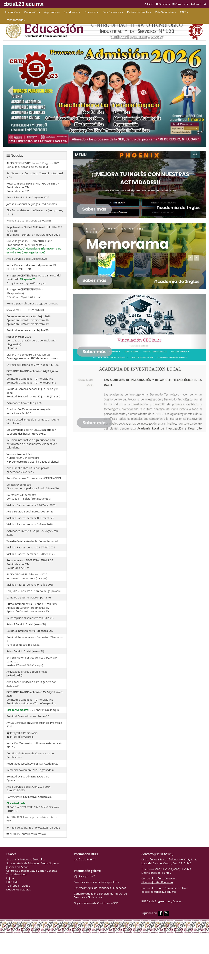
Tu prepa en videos (18, 885)
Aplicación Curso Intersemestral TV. (28, 324)
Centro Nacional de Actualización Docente (31, 870)
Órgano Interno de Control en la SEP (96, 903)
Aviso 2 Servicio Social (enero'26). (27, 624)
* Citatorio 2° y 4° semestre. (23, 458)
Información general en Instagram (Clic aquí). (33, 234)
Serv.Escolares (112, 12)
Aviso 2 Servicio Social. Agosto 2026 (28, 197)
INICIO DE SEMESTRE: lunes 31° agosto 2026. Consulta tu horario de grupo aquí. (33, 165)
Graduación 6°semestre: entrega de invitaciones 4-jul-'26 (29, 411)
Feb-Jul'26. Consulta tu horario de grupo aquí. (34, 591)
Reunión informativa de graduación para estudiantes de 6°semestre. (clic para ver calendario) (32, 443)
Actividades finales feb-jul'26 (24, 403)
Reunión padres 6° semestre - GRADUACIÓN (34, 478)
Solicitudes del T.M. (18, 187)
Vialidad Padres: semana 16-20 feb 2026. (31, 554)
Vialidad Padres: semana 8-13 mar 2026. (30, 518)
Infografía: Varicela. (21, 736)
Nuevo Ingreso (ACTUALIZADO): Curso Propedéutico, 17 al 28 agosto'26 (29, 243)
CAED (183, 12)
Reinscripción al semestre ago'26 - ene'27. (32, 303)
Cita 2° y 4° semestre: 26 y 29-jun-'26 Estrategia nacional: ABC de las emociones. (32, 356)
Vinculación (31, 12)
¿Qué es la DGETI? (85, 859)
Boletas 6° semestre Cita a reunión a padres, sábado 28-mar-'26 (33, 486)
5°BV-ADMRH (36, 310)
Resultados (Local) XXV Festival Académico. (32, 763)
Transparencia (14, 20)
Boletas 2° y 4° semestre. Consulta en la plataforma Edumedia (29, 497)
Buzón (197, 4)
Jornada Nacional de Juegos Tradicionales (32, 204)
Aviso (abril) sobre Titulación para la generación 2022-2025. (28, 470)
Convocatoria (29, 797)
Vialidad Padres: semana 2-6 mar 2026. (30, 524)
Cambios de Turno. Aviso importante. (29, 597)
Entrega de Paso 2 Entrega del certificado (34, 279)
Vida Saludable (164, 12)
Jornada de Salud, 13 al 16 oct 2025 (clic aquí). (33, 827)
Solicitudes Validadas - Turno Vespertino (31, 382)
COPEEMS (12, 882)
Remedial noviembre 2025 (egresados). (30, 770)
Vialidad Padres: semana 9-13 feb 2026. (30, 584)
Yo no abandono (16, 874)
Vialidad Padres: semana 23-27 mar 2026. (31, 505)
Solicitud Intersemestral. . (28, 330)
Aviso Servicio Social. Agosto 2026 (27, 259)
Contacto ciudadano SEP (88, 893)
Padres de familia (138, 12)
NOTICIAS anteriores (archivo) (27, 834)
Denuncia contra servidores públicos (96, 882)
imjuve (10, 878)
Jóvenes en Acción (17, 867)
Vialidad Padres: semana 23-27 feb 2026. (31, 547)
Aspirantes (51, 12)
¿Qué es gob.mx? (84, 876)
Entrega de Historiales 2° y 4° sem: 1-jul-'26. (33, 365)
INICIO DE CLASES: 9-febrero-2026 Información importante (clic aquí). (27, 576)
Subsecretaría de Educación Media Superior (33, 863)
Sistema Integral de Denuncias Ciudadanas (100, 888)
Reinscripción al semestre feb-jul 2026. (30, 618)
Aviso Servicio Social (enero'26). (26, 651)
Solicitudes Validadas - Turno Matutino (30, 378)
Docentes (91, 12)
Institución (11, 12)
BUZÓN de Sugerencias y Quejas (161, 901)
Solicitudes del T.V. (18, 191)
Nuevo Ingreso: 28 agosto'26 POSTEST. (30, 220)
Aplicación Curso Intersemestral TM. (28, 320)
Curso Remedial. (33, 541)
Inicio (150, 4)
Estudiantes (71, 12)
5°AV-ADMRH (15, 310)
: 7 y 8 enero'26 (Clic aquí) (33, 710)
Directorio (164, 4)
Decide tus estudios (18, 889)
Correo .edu (182, 4)
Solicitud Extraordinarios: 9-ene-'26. (28, 716)
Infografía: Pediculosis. (24, 733)
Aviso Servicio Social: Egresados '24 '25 (30, 511)
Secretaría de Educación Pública (25, 859)
